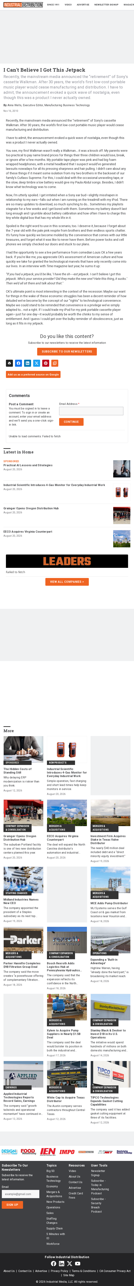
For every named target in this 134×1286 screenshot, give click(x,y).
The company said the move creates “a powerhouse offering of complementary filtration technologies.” (23, 976)
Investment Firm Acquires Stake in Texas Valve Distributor (108, 839)
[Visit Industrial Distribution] (86, 1152)
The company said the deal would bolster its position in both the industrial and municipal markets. (64, 1046)
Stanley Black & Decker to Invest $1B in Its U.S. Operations (108, 1034)
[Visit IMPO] (67, 1152)
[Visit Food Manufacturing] (29, 1151)
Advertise (41, 1271)
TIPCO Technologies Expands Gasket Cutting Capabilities (107, 1101)
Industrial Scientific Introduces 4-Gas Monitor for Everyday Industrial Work (54, 485)
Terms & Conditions (84, 1271)
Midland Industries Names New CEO (21, 901)
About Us (9, 1271)
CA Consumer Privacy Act (115, 1271)
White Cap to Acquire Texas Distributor (66, 1099)
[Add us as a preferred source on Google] (54, 363)
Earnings (11, 1087)
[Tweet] (36, 363)
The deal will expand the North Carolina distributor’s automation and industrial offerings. (66, 849)
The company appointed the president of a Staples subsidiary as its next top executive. (20, 912)
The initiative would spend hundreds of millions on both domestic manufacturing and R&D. (108, 1046)
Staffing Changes (16, 893)
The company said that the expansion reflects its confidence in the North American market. (63, 979)
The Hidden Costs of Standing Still (17, 770)
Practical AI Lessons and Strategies (28, 465)
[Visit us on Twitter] (69, 1263)
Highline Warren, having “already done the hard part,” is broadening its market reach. (110, 972)
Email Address (69, 404)
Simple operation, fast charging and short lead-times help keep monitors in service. (66, 785)
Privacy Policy (59, 1271)
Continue (71, 421)
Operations (100, 953)
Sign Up (12, 1204)
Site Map (68, 1275)
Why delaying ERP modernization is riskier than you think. (21, 781)
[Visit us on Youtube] (77, 1263)
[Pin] (45, 363)
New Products (57, 762)
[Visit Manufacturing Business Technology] (124, 1152)
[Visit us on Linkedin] (61, 1263)
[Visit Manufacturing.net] (105, 1152)
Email (5, 1187)
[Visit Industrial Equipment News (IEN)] (48, 1151)
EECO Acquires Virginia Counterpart (27, 531)
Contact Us (25, 1271)
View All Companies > (67, 581)
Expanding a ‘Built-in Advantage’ (104, 961)
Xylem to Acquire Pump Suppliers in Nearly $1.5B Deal (63, 1034)
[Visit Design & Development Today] (9, 1152)
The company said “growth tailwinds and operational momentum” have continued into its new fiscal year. (23, 1110)
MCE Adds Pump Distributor (109, 903)
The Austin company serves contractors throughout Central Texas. (66, 1110)
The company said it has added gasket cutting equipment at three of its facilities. (110, 1113)
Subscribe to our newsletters (67, 351)
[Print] (9, 363)
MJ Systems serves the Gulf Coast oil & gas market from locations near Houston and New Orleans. (109, 912)
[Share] (18, 363)
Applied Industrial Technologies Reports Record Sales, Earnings (19, 1097)
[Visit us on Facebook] (53, 1263)
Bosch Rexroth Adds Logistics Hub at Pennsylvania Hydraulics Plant (63, 967)
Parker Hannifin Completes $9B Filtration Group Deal (21, 965)
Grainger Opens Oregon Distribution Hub (31, 508)
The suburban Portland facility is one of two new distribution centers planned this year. (22, 848)
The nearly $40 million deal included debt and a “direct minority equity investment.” (108, 852)
